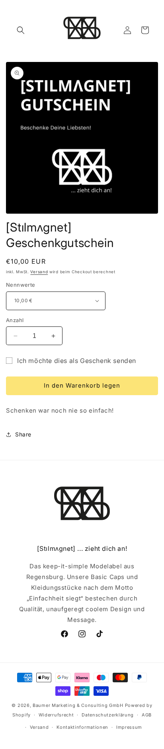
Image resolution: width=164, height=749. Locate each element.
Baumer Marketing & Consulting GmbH (78, 705)
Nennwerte (20, 285)
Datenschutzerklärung (108, 715)
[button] (20, 30)
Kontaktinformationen (82, 727)
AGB (147, 715)
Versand (39, 271)
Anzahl (14, 320)
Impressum (129, 727)
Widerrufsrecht (56, 715)
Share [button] (23, 434)
